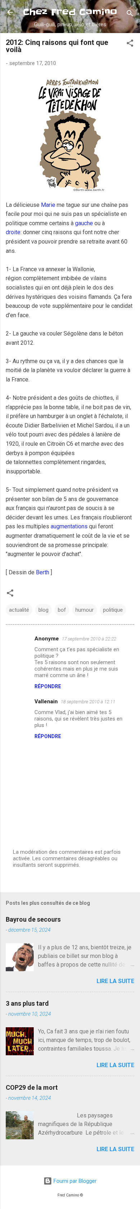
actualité (19, 610)
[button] (130, 44)
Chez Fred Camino (70, 12)
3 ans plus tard (27, 1003)
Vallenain (46, 701)
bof (62, 610)
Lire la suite (115, 981)
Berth (42, 572)
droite (13, 232)
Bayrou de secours (33, 919)
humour (84, 610)
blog (43, 610)
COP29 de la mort (32, 1087)
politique (113, 610)
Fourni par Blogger (74, 1181)
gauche (84, 223)
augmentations (69, 526)
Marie (48, 205)
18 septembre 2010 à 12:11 (88, 701)
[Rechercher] (130, 15)
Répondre (47, 686)
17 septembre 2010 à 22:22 (89, 638)
